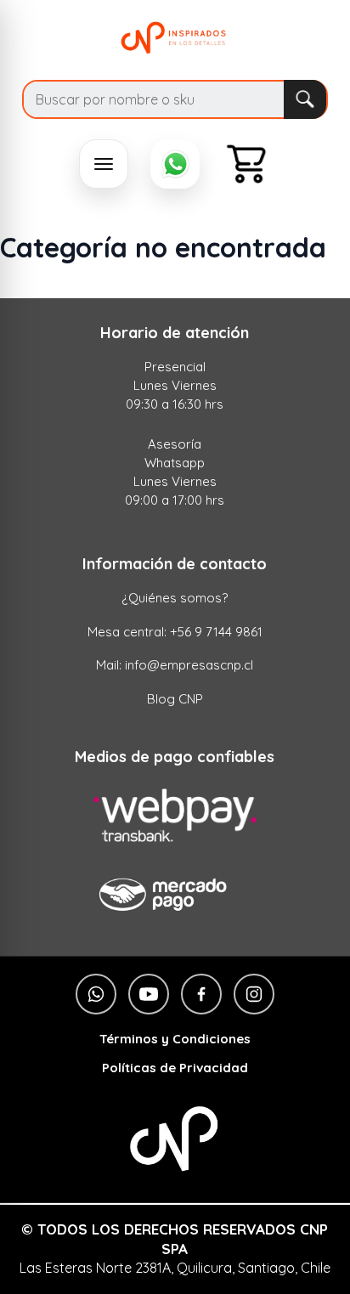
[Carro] (246, 164)
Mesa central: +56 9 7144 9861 (175, 632)
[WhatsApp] (175, 164)
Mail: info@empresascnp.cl (174, 665)
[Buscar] (304, 99)
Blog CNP (175, 699)
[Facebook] (201, 994)
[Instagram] (254, 994)
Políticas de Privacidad (175, 1068)
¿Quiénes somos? (174, 598)
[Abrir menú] (103, 164)
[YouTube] (148, 994)
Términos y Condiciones (175, 1039)
